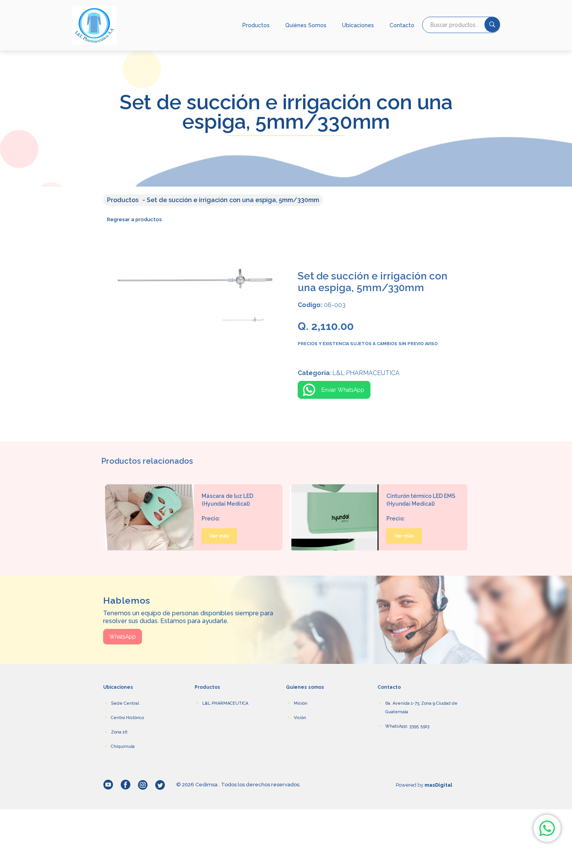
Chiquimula (123, 746)
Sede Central (125, 703)
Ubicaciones (358, 25)
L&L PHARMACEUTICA (225, 703)
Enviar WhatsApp (342, 390)
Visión (300, 717)
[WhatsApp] (547, 828)
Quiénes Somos (305, 25)
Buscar (492, 24)
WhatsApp (122, 637)
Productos (256, 25)
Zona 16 (119, 732)
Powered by (424, 785)
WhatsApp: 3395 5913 (407, 726)
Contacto (402, 25)
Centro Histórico (127, 717)
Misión (300, 703)
